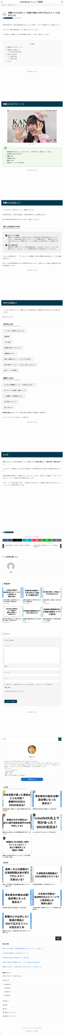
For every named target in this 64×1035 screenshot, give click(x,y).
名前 (6, 666)
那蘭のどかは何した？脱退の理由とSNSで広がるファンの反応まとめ (22, 966)
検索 (58, 938)
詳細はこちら (32, 779)
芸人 (6, 1008)
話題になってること (8, 18)
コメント (7, 645)
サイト (6, 678)
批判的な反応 (13, 56)
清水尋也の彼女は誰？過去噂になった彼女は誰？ (16, 957)
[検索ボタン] (62, 2)
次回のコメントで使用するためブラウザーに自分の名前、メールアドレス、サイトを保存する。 (29, 684)
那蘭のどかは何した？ (14, 49)
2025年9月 (7, 984)
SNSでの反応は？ (13, 54)
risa (11, 572)
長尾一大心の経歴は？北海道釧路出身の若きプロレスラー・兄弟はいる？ (23, 948)
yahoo (33, 144)
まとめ (9, 61)
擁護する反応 (13, 58)
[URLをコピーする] (56, 540)
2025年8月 (7, 988)
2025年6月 (7, 995)
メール (6, 672)
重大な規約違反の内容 (15, 52)
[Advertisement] (32, 83)
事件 (6, 1005)
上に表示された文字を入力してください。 (14, 691)
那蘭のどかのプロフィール (15, 47)
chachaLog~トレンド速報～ (32, 2)
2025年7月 (7, 992)
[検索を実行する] (59, 739)
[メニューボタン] (2, 2)
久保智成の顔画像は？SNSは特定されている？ (16, 953)
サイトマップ (38, 1028)
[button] (7, 540)
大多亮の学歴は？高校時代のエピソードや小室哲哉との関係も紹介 (21, 962)
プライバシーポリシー (28, 1028)
